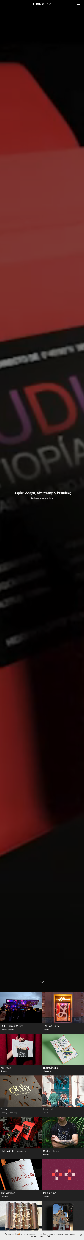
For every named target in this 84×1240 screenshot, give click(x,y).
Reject (49, 1236)
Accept (43, 1236)
